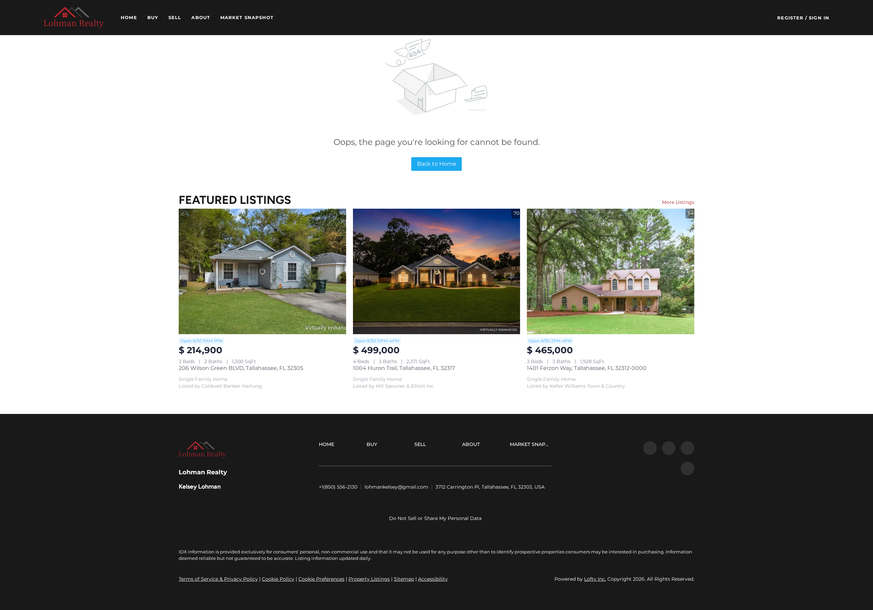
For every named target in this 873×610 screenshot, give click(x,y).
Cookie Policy (278, 579)
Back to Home (436, 164)
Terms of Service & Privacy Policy (218, 579)
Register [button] (790, 17)
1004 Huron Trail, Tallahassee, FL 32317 (404, 368)
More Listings (678, 202)
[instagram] (687, 448)
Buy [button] (152, 17)
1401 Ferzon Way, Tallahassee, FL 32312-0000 (587, 368)
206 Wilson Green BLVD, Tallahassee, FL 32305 (241, 368)
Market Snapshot (247, 17)
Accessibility (433, 579)
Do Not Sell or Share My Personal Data (435, 518)
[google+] (687, 468)
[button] (74, 17)
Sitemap (404, 579)
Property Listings (369, 579)
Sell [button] (174, 17)
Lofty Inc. (595, 579)
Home (129, 17)
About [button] (200, 17)
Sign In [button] (819, 17)
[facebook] (650, 448)
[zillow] (669, 448)
